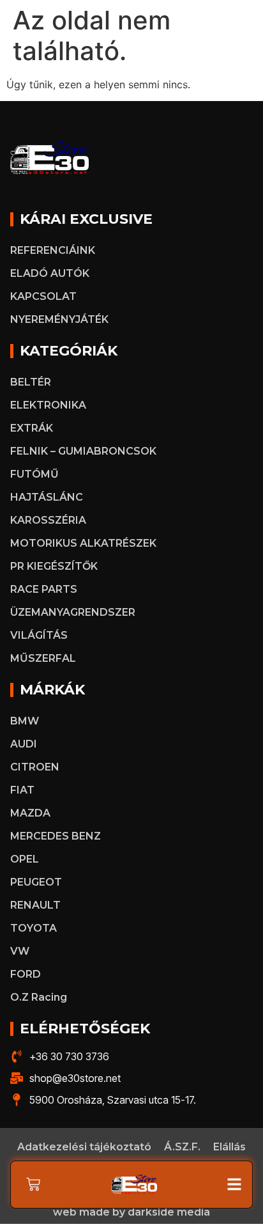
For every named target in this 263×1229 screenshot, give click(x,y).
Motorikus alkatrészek (83, 543)
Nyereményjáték (59, 319)
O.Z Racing (38, 997)
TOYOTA (33, 928)
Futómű (34, 474)
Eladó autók (49, 273)
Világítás (39, 635)
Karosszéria (48, 520)
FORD (25, 974)
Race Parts (43, 589)
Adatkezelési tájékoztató (84, 1147)
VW (19, 951)
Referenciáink (52, 250)
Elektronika (48, 405)
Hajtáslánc (46, 497)
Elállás (229, 1147)
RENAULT (35, 905)
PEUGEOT (36, 882)
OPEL (24, 859)
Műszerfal (43, 658)
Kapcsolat (43, 296)
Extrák (31, 428)
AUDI (23, 744)
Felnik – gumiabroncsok (83, 451)
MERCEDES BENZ (55, 836)
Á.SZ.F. (182, 1147)
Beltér (30, 382)
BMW (24, 721)
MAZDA (30, 813)
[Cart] (33, 1184)
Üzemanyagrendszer (72, 612)
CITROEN (34, 767)
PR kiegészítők (54, 566)
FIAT (22, 790)
